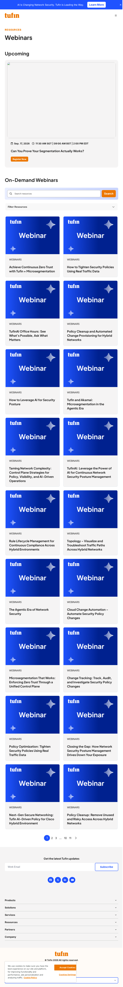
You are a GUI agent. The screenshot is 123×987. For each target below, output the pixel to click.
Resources (11, 922)
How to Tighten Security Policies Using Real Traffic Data (90, 269)
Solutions (10, 907)
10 (65, 838)
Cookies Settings (67, 974)
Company (10, 936)
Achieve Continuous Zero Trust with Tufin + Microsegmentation (32, 269)
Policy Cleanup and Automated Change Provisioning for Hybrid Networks (89, 335)
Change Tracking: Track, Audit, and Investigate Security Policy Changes (89, 682)
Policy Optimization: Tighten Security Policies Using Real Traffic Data (30, 751)
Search (108, 193)
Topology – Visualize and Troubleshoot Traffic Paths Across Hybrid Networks (86, 545)
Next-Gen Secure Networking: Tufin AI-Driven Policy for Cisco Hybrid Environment (31, 819)
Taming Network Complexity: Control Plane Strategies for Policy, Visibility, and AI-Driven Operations (31, 474)
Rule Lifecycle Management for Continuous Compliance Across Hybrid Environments (32, 545)
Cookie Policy (30, 977)
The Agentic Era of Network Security (29, 611)
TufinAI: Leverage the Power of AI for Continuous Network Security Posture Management (89, 472)
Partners (10, 929)
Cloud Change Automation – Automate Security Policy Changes (87, 614)
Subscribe (106, 866)
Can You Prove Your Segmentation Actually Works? (47, 151)
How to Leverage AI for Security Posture (32, 402)
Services (10, 914)
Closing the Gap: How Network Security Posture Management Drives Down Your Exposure (89, 751)
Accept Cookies (67, 967)
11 (70, 838)
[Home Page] (12, 15)
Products (10, 900)
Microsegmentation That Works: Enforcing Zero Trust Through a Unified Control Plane (32, 682)
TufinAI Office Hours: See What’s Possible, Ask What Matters (28, 335)
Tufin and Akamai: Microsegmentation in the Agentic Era (85, 404)
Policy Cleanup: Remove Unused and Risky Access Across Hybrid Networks (90, 819)
